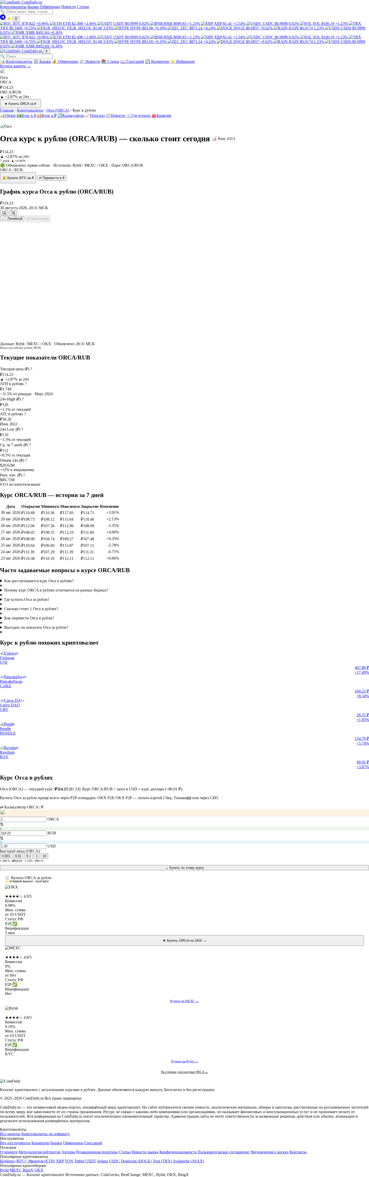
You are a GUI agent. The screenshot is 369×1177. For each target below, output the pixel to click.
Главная (7, 110)
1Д (4, 213)
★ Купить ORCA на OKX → (185, 940)
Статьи (83, 7)
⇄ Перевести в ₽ (52, 178)
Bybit (9, 1013)
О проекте (9, 1152)
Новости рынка (145, 1152)
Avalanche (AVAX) (188, 1161)
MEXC (11, 952)
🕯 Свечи (38, 218)
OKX (9, 891)
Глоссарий (93, 1143)
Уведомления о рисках (269, 1152)
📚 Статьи (110, 61)
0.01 (18, 856)
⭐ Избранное (182, 61)
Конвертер (40, 1143)
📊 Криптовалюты (16, 61)
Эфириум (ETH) (41, 1161)
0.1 (28, 856)
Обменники (50, 7)
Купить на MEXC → (184, 1001)
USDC (114, 1161)
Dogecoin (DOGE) (136, 1161)
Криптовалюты (13, 7)
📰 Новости (89, 61)
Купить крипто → (15, 66)
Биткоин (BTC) (13, 1161)
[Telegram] (3, 18)
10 (44, 856)
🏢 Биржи (42, 61)
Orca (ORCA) (57, 110)
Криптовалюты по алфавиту (45, 1134)
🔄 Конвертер (157, 61)
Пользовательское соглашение (223, 1152)
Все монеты (10, 1134)
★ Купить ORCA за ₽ (20, 104)
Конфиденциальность (178, 1152)
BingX (28, 1170)
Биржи (33, 7)
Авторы (68, 1152)
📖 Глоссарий (132, 61)
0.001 (6, 856)
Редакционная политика (97, 1152)
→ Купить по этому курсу (184, 868)
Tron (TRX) (162, 1161)
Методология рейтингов (39, 1152)
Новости (68, 7)
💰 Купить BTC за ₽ (18, 178)
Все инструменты (15, 1143)
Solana (102, 1161)
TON (69, 1161)
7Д (13, 213)
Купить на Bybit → (184, 1061)
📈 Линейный (12, 218)
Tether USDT (85, 1161)
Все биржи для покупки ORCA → (184, 1072)
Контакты (298, 1152)
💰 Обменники (65, 61)
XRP (60, 1161)
